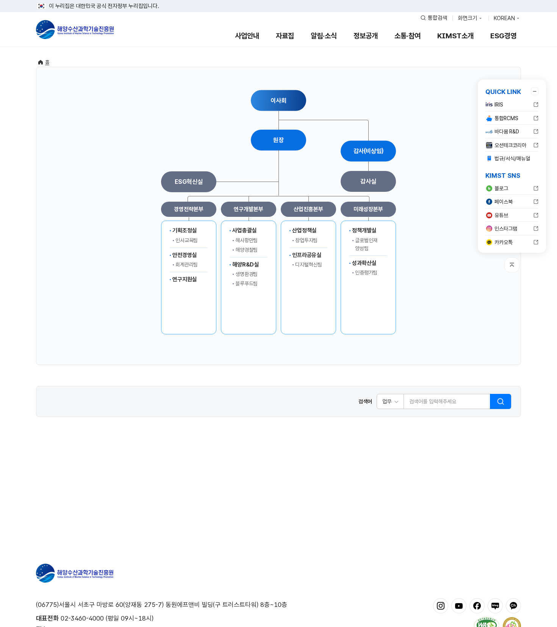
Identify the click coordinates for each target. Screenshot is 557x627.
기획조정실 (184, 230)
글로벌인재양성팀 (366, 244)
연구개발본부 (248, 209)
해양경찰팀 (246, 250)
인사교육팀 (186, 240)
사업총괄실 (244, 230)
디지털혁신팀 (308, 265)
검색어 (365, 401)
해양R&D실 (245, 264)
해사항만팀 (246, 240)
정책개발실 (364, 230)
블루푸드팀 (246, 284)
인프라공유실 (306, 255)
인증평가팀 (366, 273)
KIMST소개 (455, 35)
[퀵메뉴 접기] (534, 91)
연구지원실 (184, 279)
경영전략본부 (188, 209)
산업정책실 (304, 230)
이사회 (278, 100)
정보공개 (366, 35)
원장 (278, 140)
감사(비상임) (368, 151)
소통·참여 (407, 35)
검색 (500, 401)
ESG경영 (503, 35)
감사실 (368, 181)
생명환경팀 (246, 274)
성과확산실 (364, 263)
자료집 (285, 35)
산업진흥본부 (308, 209)
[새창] (440, 605)
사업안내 (247, 35)
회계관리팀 (186, 265)
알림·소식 (324, 35)
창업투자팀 (306, 240)
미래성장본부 (368, 209)
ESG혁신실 (188, 181)
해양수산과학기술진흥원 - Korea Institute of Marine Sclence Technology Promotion (75, 29)
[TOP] (511, 265)
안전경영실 (184, 255)
